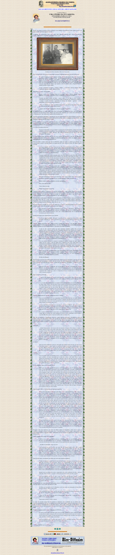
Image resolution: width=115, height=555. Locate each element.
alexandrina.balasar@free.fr (57, 553)
